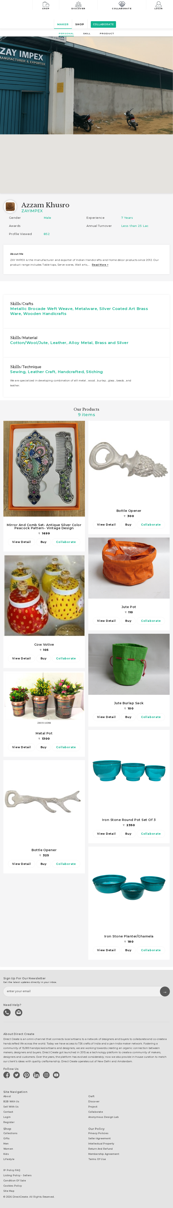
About (7, 1096)
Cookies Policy (12, 1185)
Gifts (6, 1138)
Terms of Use (97, 1159)
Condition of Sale (14, 1180)
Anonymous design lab (103, 1117)
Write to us (19, 1012)
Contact (8, 1111)
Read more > (100, 264)
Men (6, 1143)
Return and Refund (100, 1148)
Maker (63, 24)
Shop (46, 8)
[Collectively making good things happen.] (19, 5)
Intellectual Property (101, 1143)
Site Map (8, 1191)
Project (93, 1106)
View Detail (21, 542)
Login (159, 8)
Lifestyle (8, 1159)
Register (8, 1122)
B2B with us (11, 1101)
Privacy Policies (98, 1133)
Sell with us (11, 1106)
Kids (6, 1154)
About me (16, 253)
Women (8, 1148)
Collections (10, 1133)
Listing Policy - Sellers (17, 1175)
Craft (91, 1096)
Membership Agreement (103, 1154)
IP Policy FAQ (11, 1170)
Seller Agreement (99, 1138)
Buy (44, 542)
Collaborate (121, 8)
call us (7, 1012)
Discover (78, 8)
